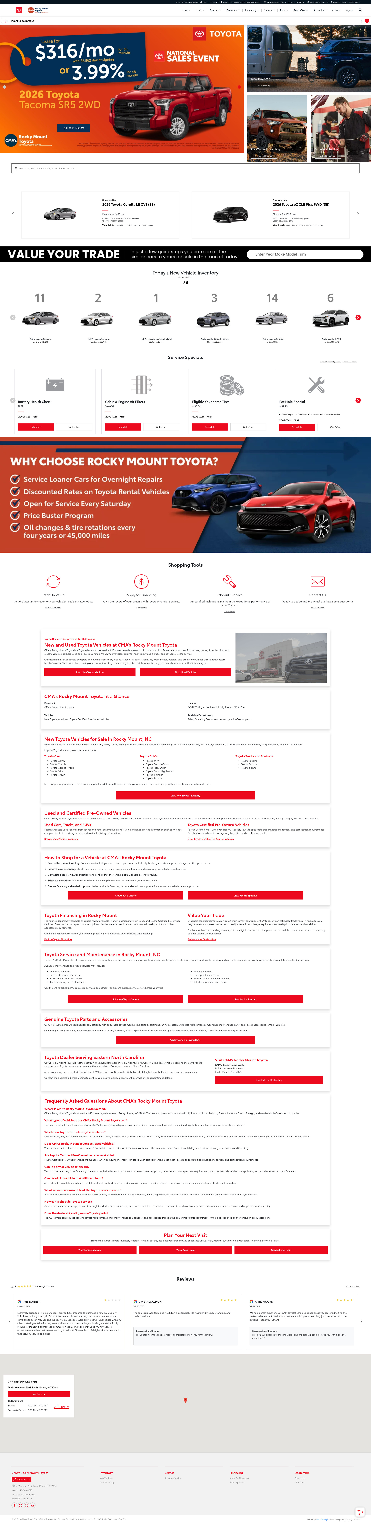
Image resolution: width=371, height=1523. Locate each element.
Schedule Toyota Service (126, 999)
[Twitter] (26, 1505)
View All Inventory (184, 277)
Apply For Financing (239, 1478)
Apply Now (141, 607)
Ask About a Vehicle (126, 895)
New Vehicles (106, 1478)
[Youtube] (33, 1505)
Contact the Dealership (269, 1079)
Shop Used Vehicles (185, 672)
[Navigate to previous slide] (2, 93)
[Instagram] (20, 1505)
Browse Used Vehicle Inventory (61, 838)
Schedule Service (327, 155)
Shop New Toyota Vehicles (90, 672)
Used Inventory (107, 1482)
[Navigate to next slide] (241, 93)
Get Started (229, 611)
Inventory (106, 1473)
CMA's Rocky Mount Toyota (22, 1519)
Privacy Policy (39, 1519)
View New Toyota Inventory (185, 795)
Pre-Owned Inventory (264, 155)
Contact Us (23, 1479)
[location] (265, 2)
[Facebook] (14, 1505)
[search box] (185, 166)
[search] (360, 10)
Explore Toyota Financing (58, 939)
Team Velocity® (322, 1519)
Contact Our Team (281, 1249)
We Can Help (317, 607)
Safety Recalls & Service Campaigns (103, 1519)
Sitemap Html (71, 1519)
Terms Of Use (51, 1519)
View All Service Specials (330, 361)
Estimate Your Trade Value (202, 939)
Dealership (302, 1473)
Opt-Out (122, 1519)
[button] (185, 1400)
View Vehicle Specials (245, 895)
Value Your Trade (53, 607)
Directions (300, 1482)
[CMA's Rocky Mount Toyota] (36, 9)
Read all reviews (353, 1286)
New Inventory (264, 85)
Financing (236, 1473)
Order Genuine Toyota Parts (185, 1039)
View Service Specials (245, 999)
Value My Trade (237, 1482)
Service (169, 1473)
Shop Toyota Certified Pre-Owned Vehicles (211, 838)
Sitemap (61, 1519)
